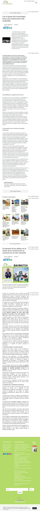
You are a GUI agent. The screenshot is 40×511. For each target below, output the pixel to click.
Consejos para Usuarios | (19, 452)
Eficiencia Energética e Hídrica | (20, 459)
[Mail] (11, 28)
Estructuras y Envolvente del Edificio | (22, 465)
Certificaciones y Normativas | (20, 448)
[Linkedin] (7, 28)
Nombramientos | (17, 475)
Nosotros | (9, 450)
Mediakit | (5, 450)
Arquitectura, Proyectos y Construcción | (22, 447)
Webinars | (5, 447)
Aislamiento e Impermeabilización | (21, 445)
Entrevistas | (9, 445)
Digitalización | (17, 455)
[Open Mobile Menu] (36, 2)
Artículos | (9, 444)
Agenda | (4, 445)
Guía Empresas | (6, 448)
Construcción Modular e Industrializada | (22, 454)
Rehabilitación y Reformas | (19, 476)
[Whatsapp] (9, 28)
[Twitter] (6, 28)
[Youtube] (9, 454)
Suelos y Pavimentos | (18, 479)
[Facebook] (4, 28)
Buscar (20, 492)
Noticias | (5, 444)
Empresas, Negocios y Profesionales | (22, 461)
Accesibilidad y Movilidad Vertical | (21, 444)
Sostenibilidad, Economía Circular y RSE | (22, 477)
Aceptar (34, 508)
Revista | (9, 447)
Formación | (16, 466)
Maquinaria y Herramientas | (20, 471)
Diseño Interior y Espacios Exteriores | (22, 457)
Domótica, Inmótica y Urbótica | (20, 458)
